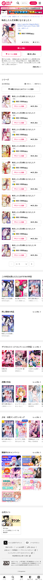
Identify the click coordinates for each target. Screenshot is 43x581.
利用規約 (15, 550)
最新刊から (38, 84)
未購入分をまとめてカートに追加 (22, 89)
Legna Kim (25, 24)
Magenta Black (33, 24)
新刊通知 (26, 42)
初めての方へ (9, 547)
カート (21, 579)
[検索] (18, 3)
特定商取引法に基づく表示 (21, 556)
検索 (13, 579)
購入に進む (21, 48)
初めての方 (30, 579)
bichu (19, 24)
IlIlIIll (38, 26)
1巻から (29, 84)
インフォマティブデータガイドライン (19, 553)
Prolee (34, 26)
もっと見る (36, 312)
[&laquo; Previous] (11, 264)
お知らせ (7, 550)
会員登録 (33, 3)
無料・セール (38, 579)
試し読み (33, 54)
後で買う (37, 42)
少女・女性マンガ (23, 28)
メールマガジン (34, 542)
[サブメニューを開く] (39, 3)
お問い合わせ (31, 547)
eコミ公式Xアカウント (13, 543)
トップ (4, 579)
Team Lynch (27, 26)
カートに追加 (12, 54)
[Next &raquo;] (31, 264)
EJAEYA (20, 26)
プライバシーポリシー (28, 550)
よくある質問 (20, 547)
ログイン (24, 3)
